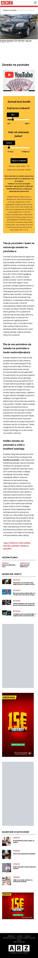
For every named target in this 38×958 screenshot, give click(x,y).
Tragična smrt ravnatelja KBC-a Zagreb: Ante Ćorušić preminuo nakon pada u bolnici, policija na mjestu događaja (24, 614)
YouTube (7, 546)
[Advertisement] (18, 656)
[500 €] (12, 119)
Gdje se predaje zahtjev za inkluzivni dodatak (22, 880)
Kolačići (19, 936)
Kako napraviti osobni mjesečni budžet (24, 867)
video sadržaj (24, 543)
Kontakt (28, 936)
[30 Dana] (9, 147)
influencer (13, 543)
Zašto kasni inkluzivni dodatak (24, 854)
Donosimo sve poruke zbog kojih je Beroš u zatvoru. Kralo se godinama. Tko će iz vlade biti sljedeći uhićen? (24, 583)
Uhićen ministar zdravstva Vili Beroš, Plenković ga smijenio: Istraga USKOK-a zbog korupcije (24, 604)
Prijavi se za (19, 161)
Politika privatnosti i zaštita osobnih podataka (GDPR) (19, 939)
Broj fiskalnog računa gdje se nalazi (23, 841)
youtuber (15, 546)
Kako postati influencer (24, 565)
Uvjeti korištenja (19, 942)
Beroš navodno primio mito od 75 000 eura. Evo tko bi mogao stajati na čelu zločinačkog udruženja (24, 594)
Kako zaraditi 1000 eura (8, 565)
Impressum (11, 936)
